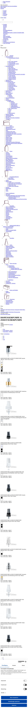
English (4, 11)
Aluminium (8, 216)
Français (5, 15)
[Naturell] (2, 446)
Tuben (7, 190)
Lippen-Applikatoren (10, 193)
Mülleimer (8, 292)
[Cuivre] (2, 394)
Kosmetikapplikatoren (7, 30)
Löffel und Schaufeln (10, 247)
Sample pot (8, 168)
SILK (7, 130)
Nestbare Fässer (11, 267)
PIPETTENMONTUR (10, 207)
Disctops (7, 214)
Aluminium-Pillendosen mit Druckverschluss (17, 199)
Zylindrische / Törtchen (10, 283)
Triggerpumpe (9, 231)
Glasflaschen (8, 100)
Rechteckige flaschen (12, 86)
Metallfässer (10, 279)
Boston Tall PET (9, 93)
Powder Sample (9, 248)
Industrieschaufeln (9, 246)
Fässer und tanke (6, 36)
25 (3, 336)
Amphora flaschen (12, 72)
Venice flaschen (11, 70)
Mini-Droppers (14, 104)
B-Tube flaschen (11, 75)
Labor (4, 35)
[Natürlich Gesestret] (2, 420)
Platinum (10, 95)
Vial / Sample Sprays (12, 108)
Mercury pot (8, 166)
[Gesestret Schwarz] (2, 451)
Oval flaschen (11, 83)
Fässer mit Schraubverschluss (14, 275)
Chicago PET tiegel (10, 126)
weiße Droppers (14, 106)
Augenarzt (10, 96)
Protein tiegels (9, 139)
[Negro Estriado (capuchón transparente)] (2, 529)
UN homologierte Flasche (13, 58)
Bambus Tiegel (9, 137)
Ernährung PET (9, 90)
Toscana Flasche (11, 62)
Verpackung (5, 38)
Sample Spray (8, 181)
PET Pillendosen (9, 159)
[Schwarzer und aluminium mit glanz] (2, 369)
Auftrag (2, 324)
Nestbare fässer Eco (15, 268)
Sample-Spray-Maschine (13, 186)
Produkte (5, 24)
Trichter (7, 249)
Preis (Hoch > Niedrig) (8, 331)
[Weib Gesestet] (2, 625)
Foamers (7, 187)
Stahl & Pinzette (9, 255)
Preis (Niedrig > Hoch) (8, 330)
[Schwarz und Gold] (2, 367)
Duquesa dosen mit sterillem (11, 158)
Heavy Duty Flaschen (12, 61)
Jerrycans (8, 281)
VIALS (7, 99)
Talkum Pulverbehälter (13, 69)
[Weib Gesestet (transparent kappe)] (2, 475)
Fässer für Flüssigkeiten (13, 277)
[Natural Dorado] (2, 396)
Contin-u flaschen (12, 76)
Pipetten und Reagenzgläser (11, 250)
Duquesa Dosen (9, 155)
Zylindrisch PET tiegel (10, 131)
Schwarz (12, 309)
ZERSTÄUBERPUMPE (11, 230)
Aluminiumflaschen (10, 115)
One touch (8, 194)
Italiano (4, 13)
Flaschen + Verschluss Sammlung (13, 117)
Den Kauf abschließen (12, 6)
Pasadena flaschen (12, 79)
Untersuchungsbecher (10, 165)
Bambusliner (8, 188)
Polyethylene (11, 312)
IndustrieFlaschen (9, 56)
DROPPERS (11, 101)
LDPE (6, 312)
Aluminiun (3, 309)
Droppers (13, 102)
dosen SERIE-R (9, 157)
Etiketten (7, 304)
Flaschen (5, 26)
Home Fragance (11, 113)
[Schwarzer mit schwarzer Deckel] (2, 527)
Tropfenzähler (8, 94)
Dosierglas (8, 218)
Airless (7, 180)
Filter (2, 323)
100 (4, 339)
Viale (7, 189)
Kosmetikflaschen (9, 66)
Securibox (8, 153)
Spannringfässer (11, 274)
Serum (9, 110)
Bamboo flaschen (9, 114)
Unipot (7, 152)
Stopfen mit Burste (9, 208)
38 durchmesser (9, 217)
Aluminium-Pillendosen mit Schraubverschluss (15, 195)
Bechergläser (8, 253)
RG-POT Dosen (9, 167)
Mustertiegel (8, 144)
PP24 (6, 314)
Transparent (17, 309)
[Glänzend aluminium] (2, 579)
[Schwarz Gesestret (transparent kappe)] (2, 498)
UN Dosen (8, 154)
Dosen (4, 29)
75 (3, 338)
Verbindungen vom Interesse (9, 42)
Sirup (9, 111)
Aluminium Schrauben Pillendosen (13, 142)
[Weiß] (2, 361)
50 (3, 337)
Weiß (21, 309)
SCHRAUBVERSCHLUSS (12, 209)
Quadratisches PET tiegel (11, 132)
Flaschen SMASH (12, 77)
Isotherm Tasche (9, 302)
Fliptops (7, 212)
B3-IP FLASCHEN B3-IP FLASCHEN (16, 74)
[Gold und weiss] (2, 365)
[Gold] (2, 577)
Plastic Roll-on (11, 179)
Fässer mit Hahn (11, 276)
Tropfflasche (8, 210)
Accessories (8, 118)
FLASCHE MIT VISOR (13, 63)
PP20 (4, 314)
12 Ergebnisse (6, 333)
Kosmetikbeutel (9, 300)
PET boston (8, 92)
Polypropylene (17, 312)
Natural (9, 309)
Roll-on (9, 109)
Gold (6, 309)
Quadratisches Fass (12, 272)
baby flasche (10, 67)
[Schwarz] (2, 371)
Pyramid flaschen (11, 84)
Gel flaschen (10, 87)
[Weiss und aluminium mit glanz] (2, 363)
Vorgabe (11, 324)
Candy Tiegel (8, 141)
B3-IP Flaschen (11, 65)
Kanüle (7, 215)
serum (7, 229)
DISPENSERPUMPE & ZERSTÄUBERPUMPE (13, 32)
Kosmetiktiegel (9, 135)
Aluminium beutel (9, 301)
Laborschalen (8, 254)
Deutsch (2, 8)
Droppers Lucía (14, 103)
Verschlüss (5, 31)
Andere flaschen (11, 89)
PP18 (2, 314)
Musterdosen (8, 164)
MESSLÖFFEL (9, 128)
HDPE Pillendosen (10, 160)
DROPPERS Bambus (15, 107)
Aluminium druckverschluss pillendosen (14, 143)
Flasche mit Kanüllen (10, 97)
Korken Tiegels (9, 138)
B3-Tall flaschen (11, 73)
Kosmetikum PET (9, 81)
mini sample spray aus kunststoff (15, 183)
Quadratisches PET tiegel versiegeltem (14, 133)
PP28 (9, 314)
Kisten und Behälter (7, 37)
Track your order (6, 43)
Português (5, 14)
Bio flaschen (8, 116)
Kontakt (4, 40)
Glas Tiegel (8, 136)
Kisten (7, 291)
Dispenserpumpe (9, 227)
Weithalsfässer (11, 265)
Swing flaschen (11, 88)
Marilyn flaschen (11, 68)
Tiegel (4, 28)
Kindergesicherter (9, 211)
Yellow (23, 309)
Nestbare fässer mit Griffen (16, 269)
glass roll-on (10, 178)
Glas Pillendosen (9, 161)
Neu (4, 329)
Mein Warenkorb (4, 6)
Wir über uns (5, 39)
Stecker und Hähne (10, 256)
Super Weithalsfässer (12, 271)
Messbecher (8, 252)
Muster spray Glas (12, 185)
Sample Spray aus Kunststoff (14, 182)
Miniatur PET (8, 80)
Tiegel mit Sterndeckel (10, 163)
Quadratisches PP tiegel (10, 129)
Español (4, 10)
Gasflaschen (8, 282)
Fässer (7, 264)
